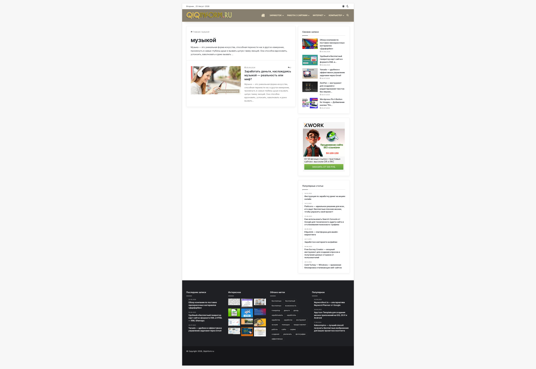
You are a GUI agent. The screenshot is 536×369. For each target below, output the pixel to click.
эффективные (277, 339)
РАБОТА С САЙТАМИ (297, 15)
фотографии (300, 334)
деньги (287, 310)
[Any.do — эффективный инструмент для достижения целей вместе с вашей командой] (247, 303)
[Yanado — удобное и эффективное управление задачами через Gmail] (310, 73)
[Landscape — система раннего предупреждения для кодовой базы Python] (260, 311)
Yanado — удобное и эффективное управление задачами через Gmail (332, 72)
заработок (288, 320)
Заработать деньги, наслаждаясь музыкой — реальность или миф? (267, 75)
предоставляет (300, 325)
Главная (196, 32)
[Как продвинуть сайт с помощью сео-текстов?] (247, 331)
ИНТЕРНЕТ (318, 15)
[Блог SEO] (209, 15)
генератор (276, 310)
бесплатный (290, 301)
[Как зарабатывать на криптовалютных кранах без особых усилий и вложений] (260, 322)
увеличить (287, 334)
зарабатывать (277, 315)
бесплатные (276, 301)
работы (275, 329)
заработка (276, 320)
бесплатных (276, 306)
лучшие (275, 325)
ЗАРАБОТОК (276, 15)
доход (296, 310)
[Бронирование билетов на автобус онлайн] (247, 321)
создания (275, 334)
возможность (290, 306)
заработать (291, 315)
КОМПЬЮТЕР (335, 15)
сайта (284, 329)
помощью (286, 325)
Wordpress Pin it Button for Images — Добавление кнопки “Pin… (332, 102)
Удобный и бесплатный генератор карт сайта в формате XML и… (331, 59)
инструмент (301, 320)
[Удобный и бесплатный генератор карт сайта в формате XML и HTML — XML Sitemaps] (310, 60)
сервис (293, 329)
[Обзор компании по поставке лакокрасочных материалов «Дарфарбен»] (310, 43)
